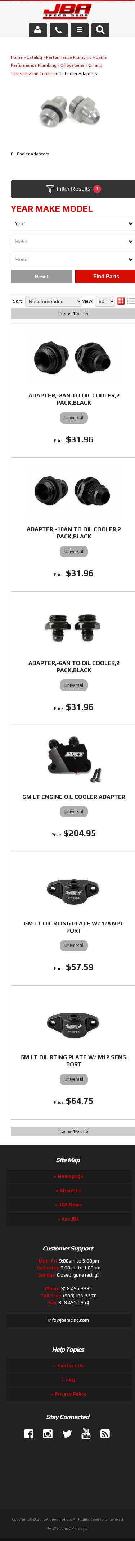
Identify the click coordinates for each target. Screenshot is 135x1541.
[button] (100, 30)
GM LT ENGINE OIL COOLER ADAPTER (73, 796)
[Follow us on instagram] (45, 1434)
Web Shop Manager (69, 1528)
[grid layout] (121, 301)
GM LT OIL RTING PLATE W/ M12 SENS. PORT (73, 1061)
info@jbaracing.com (68, 1320)
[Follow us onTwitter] (64, 1434)
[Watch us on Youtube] (83, 1434)
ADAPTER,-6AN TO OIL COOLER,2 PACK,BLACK (74, 667)
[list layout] (131, 301)
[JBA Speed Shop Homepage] (67, 13)
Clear (41, 276)
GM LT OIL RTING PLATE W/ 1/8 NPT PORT (74, 927)
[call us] (59, 30)
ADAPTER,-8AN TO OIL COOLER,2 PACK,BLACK (74, 399)
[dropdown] (80, 30)
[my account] (38, 30)
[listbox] (53, 301)
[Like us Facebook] (26, 1434)
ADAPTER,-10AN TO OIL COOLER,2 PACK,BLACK (74, 533)
